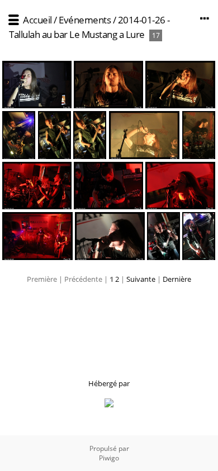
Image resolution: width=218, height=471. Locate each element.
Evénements (85, 19)
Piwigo (109, 458)
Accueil (37, 19)
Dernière (177, 279)
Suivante (140, 279)
